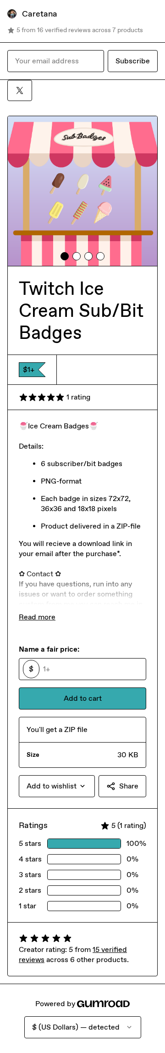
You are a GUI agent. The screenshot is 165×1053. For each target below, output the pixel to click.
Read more (37, 617)
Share (128, 786)
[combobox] (57, 786)
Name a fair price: (49, 649)
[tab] (64, 256)
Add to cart (83, 698)
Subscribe (133, 60)
